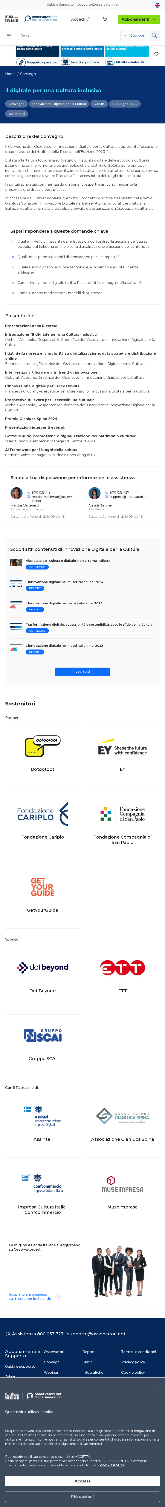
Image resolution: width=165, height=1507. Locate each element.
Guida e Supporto (60, 4)
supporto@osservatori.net (129, 497)
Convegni (28, 74)
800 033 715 (41, 492)
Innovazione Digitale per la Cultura (59, 104)
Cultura (99, 104)
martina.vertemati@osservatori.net (53, 499)
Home (10, 74)
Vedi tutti (82, 672)
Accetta (83, 1481)
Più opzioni (82, 1496)
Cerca (154, 35)
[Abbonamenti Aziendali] (58, 1296)
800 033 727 (119, 492)
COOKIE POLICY (112, 1465)
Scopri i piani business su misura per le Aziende (30, 1296)
